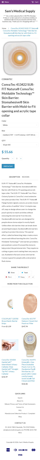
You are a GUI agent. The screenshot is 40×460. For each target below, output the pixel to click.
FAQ (20, 410)
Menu (6, 2)
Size (3, 131)
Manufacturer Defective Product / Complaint (20, 413)
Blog (20, 417)
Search (20, 398)
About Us (20, 401)
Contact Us (20, 407)
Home (4, 28)
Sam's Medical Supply (20, 11)
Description (14, 177)
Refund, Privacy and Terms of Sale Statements (20, 404)
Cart (36, 2)
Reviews (25, 177)
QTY (3, 140)
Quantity (5, 158)
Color (4, 121)
